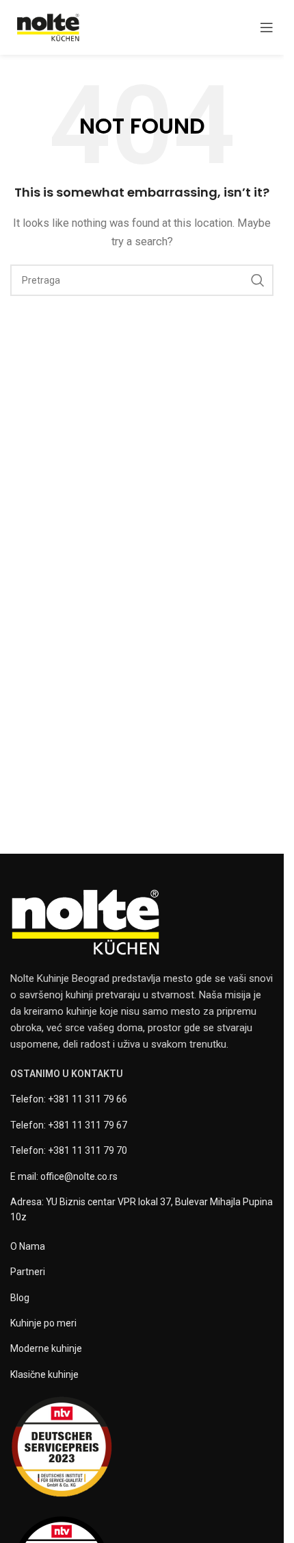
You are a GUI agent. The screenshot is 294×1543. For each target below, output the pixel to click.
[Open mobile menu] (266, 27)
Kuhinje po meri (43, 1323)
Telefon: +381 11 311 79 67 (68, 1125)
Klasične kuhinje (44, 1374)
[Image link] (85, 921)
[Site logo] (48, 27)
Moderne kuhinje (46, 1348)
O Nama (27, 1246)
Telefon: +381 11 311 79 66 (68, 1099)
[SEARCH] (257, 280)
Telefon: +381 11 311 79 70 (68, 1150)
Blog (19, 1297)
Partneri (27, 1271)
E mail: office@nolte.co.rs (64, 1176)
